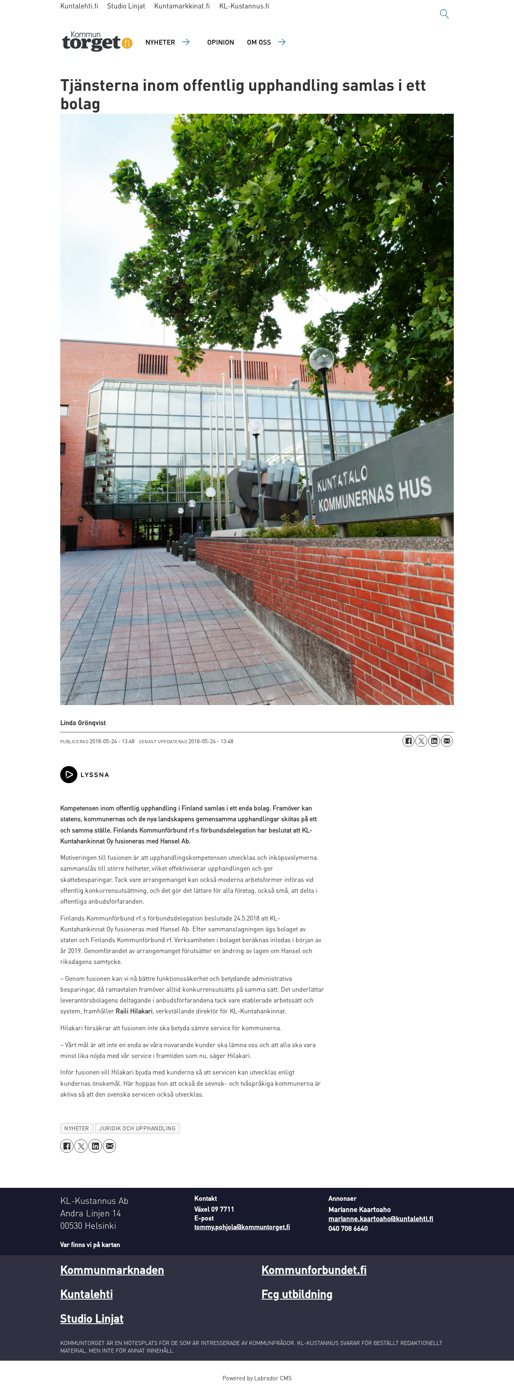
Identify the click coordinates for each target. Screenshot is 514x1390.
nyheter (76, 1128)
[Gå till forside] (97, 42)
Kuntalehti (86, 1293)
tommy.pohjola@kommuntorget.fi (242, 1226)
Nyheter (160, 41)
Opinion (220, 41)
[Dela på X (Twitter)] (421, 741)
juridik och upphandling (137, 1128)
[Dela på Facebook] (408, 741)
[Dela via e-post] (447, 741)
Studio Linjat (126, 5)
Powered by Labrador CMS (257, 1378)
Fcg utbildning (296, 1293)
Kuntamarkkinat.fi (182, 5)
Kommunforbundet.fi (314, 1269)
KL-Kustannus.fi (244, 5)
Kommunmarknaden (112, 1269)
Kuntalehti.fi (79, 5)
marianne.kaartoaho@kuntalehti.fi (380, 1218)
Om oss (259, 41)
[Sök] (444, 14)
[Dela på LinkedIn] (434, 741)
